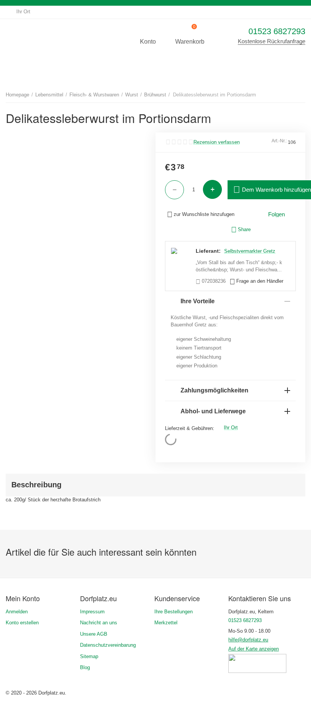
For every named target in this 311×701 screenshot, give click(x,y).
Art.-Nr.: (279, 140)
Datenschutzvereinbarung (108, 645)
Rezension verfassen (216, 142)
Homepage (17, 95)
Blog (85, 667)
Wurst (131, 95)
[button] (241, 229)
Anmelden (17, 611)
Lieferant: (208, 251)
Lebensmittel (49, 95)
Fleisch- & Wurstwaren (94, 95)
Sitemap (89, 656)
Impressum (92, 611)
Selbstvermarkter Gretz (249, 251)
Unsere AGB (93, 634)
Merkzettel (165, 622)
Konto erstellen (22, 622)
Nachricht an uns (98, 622)
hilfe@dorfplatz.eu (248, 640)
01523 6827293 (276, 31)
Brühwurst (155, 95)
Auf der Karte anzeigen (253, 649)
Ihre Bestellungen (173, 611)
